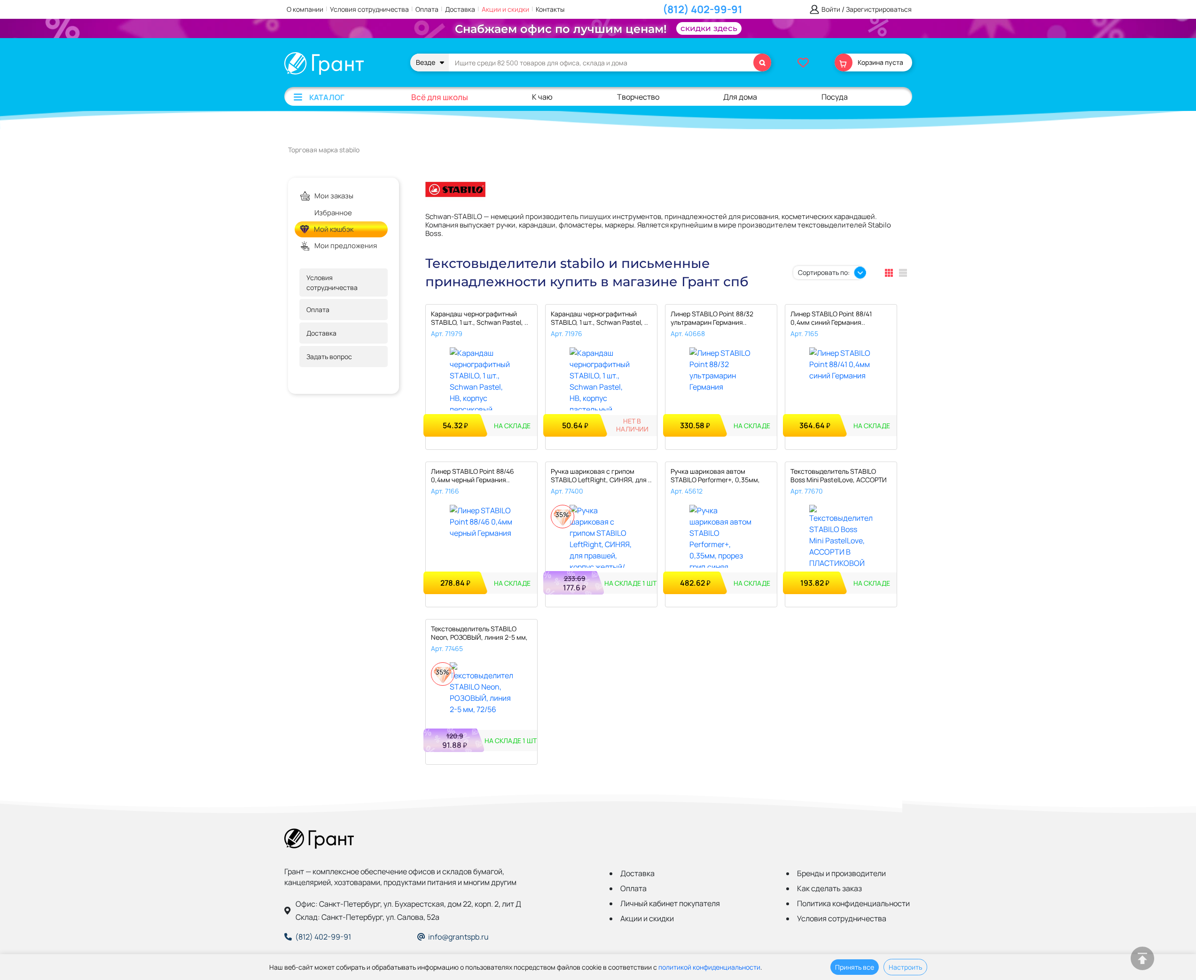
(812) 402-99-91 (703, 9)
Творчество (638, 97)
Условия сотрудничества (369, 9)
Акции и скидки (505, 9)
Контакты (550, 9)
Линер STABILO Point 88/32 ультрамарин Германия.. (712, 318)
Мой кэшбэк (333, 229)
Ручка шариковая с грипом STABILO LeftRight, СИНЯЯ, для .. (601, 475)
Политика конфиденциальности (853, 903)
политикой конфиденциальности (709, 967)
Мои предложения (345, 246)
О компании (305, 9)
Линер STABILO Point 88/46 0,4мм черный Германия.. (472, 475)
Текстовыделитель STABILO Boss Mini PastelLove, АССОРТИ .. (838, 476)
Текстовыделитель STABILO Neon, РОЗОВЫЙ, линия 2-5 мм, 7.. (479, 634)
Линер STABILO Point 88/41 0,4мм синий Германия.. (831, 318)
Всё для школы (439, 97)
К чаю (542, 97)
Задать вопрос (329, 356)
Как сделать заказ (829, 888)
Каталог (326, 97)
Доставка (460, 9)
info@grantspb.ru (458, 937)
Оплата (426, 9)
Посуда (834, 97)
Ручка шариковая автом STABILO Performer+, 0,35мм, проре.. (715, 476)
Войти (830, 10)
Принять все (854, 967)
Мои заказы (333, 196)
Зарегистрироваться (879, 10)
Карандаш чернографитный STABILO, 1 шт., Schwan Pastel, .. (479, 318)
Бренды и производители (841, 873)
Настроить (905, 967)
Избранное (333, 213)
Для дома (740, 97)
